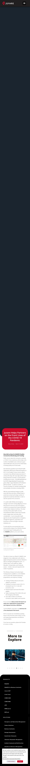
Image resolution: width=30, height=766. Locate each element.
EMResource (8, 708)
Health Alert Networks (10, 736)
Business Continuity (10, 728)
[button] (24, 3)
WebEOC (7, 683)
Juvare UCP (7, 690)
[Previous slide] (4, 661)
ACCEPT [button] (20, 761)
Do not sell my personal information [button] (11, 758)
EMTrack (7, 712)
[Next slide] (25, 661)
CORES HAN (8, 698)
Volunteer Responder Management (13, 739)
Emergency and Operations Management (15, 721)
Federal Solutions (9, 725)
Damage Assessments (10, 732)
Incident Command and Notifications (14, 743)
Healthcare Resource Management (13, 746)
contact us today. (9, 624)
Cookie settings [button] (11, 761)
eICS (6, 705)
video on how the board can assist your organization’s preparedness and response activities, (14, 603)
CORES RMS (8, 701)
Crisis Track (8, 694)
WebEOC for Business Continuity (13, 687)
